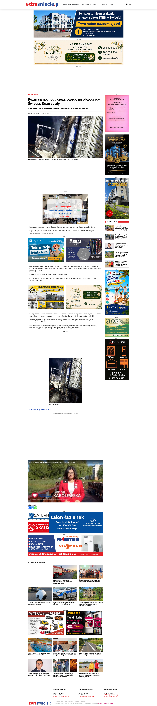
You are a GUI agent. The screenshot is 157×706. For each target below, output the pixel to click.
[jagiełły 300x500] (117, 198)
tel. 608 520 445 (83, 695)
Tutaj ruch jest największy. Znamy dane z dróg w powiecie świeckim (90, 654)
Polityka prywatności (67, 701)
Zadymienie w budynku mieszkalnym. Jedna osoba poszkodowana (62, 581)
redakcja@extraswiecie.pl (111, 695)
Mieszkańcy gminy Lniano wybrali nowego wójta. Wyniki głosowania (39, 674)
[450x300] (84, 623)
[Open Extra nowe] (80, 4)
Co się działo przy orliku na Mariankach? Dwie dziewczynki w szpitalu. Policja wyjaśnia (121, 236)
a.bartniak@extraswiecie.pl (86, 696)
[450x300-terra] (84, 297)
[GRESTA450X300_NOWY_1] (46, 297)
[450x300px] (46, 250)
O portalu (57, 701)
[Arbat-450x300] (84, 250)
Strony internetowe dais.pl (105, 703)
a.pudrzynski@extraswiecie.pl (40, 410)
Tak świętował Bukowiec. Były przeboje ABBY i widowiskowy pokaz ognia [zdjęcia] (63, 675)
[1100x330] (78, 24)
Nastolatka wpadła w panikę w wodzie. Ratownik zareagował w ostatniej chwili (89, 675)
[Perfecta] (117, 327)
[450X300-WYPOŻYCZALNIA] (46, 623)
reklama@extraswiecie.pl (111, 696)
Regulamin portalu (80, 701)
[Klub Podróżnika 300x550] (117, 292)
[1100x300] (78, 52)
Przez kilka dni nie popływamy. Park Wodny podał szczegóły (39, 654)
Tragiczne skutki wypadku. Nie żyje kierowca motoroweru (39, 603)
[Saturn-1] (65, 522)
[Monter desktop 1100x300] (65, 545)
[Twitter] (32, 507)
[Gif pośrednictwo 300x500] (117, 154)
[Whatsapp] (35, 507)
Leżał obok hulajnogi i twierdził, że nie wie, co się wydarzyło (64, 603)
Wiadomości (33, 95)
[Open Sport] (106, 4)
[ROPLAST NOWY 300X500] (117, 359)
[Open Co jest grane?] (100, 4)
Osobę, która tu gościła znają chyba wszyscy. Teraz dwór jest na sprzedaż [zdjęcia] (91, 604)
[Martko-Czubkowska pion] (117, 113)
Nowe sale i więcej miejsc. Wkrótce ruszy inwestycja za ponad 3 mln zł (64, 654)
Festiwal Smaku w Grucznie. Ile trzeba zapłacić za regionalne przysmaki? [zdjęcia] (121, 228)
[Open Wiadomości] (70, 4)
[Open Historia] (114, 4)
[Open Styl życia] (88, 4)
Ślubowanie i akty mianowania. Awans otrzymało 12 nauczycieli (89, 580)
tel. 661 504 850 (57, 695)
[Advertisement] (78, 78)
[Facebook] (29, 507)
